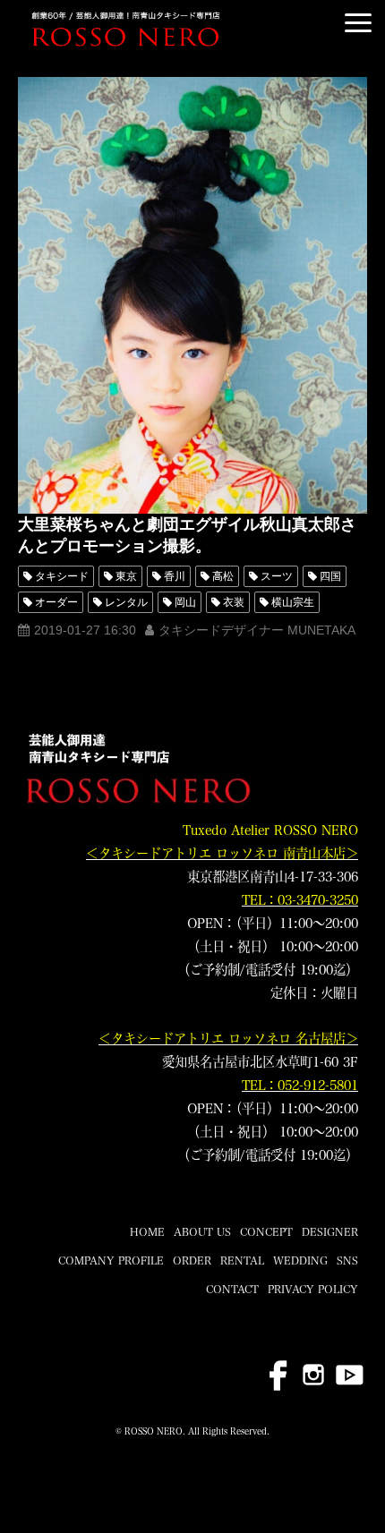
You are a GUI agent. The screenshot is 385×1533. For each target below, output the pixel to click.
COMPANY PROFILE (111, 1260)
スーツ (277, 576)
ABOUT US (202, 1231)
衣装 (233, 602)
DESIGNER (330, 1231)
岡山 (185, 602)
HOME (147, 1231)
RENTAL (242, 1260)
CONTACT (232, 1288)
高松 (223, 576)
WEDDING (300, 1260)
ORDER (192, 1260)
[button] (358, 23)
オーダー (56, 602)
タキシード (62, 576)
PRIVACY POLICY (313, 1288)
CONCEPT (266, 1231)
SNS (347, 1260)
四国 (330, 576)
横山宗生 (292, 602)
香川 (174, 576)
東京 (126, 576)
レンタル (126, 602)
